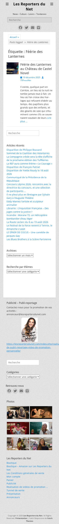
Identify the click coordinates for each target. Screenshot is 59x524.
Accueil (14, 37)
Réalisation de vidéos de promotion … (27, 486)
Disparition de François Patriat (23, 167)
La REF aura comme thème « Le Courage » (29, 163)
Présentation (13, 493)
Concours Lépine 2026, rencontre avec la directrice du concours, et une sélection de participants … (29, 188)
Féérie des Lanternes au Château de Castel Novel (36, 69)
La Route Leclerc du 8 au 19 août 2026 (27, 222)
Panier (10, 480)
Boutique (12, 462)
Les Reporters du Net (32, 515)
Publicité (11, 483)
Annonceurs (13, 497)
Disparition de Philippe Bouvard (24, 149)
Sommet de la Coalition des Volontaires (28, 153)
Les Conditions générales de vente (25, 473)
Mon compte (13, 476)
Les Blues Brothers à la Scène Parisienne (29, 239)
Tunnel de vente (15, 490)
